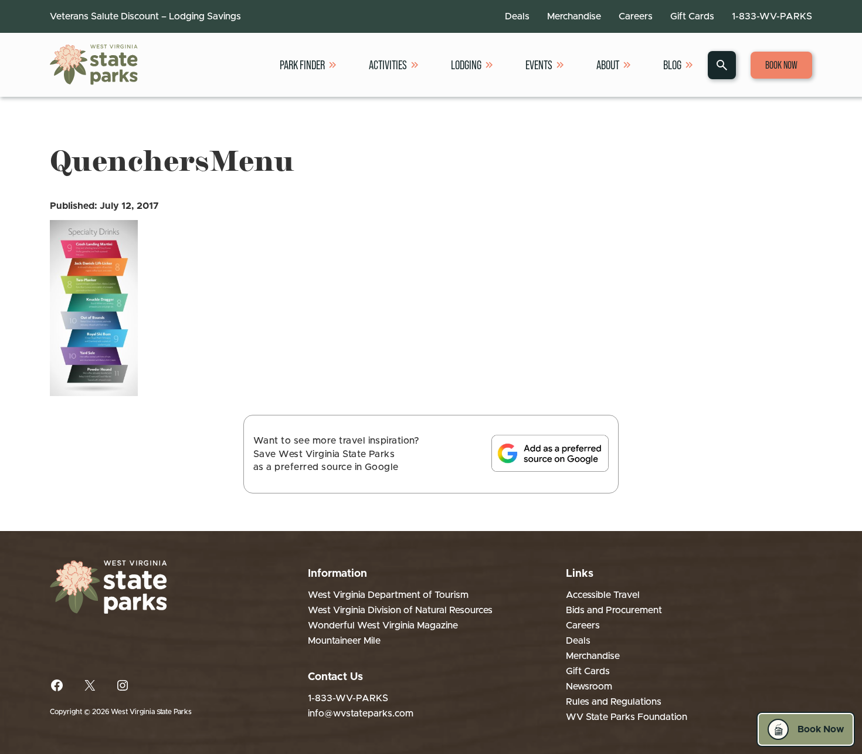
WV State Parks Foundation (626, 717)
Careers (636, 16)
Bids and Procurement (614, 610)
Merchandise (574, 16)
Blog (672, 65)
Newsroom (589, 686)
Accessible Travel (603, 595)
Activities (388, 65)
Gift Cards (692, 16)
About (607, 65)
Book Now (781, 65)
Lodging (466, 65)
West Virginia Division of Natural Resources (400, 610)
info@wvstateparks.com (360, 713)
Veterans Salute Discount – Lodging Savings (145, 16)
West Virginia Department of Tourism (388, 595)
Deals (517, 16)
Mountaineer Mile (344, 640)
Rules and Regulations (613, 701)
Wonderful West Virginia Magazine (383, 625)
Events (538, 65)
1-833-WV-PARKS (772, 16)
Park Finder (302, 65)
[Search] (722, 65)
